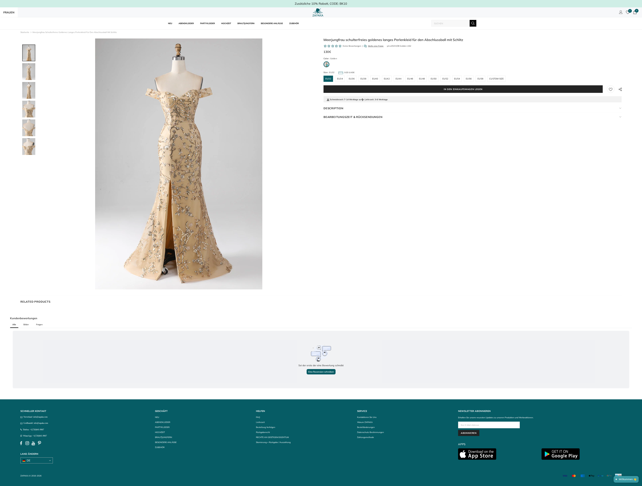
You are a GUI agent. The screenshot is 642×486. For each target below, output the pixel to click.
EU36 (352, 78)
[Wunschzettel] (610, 89)
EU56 (469, 78)
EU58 (480, 78)
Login (620, 13)
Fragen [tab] (39, 324)
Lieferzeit (369, 99)
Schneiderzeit (336, 99)
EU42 (387, 78)
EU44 (398, 78)
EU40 (375, 78)
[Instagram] (27, 443)
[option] (178, 163)
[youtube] (33, 443)
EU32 (328, 78)
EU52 (445, 78)
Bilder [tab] (26, 324)
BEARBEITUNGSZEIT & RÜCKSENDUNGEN (353, 117)
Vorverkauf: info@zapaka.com (34, 417)
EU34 (340, 78)
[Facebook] (21, 443)
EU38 (363, 78)
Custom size (496, 78)
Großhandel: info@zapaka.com (35, 423)
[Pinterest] (40, 443)
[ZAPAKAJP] (318, 12)
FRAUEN (8, 12)
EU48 (422, 78)
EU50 (434, 78)
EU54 (457, 78)
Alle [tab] (14, 324)
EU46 (410, 78)
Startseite (24, 32)
